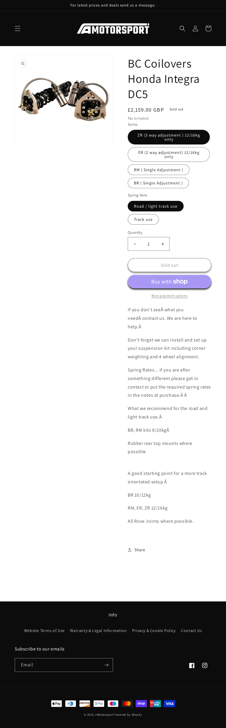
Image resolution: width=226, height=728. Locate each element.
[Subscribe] (106, 665)
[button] (17, 28)
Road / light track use (155, 206)
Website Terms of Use (44, 630)
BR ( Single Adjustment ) (158, 183)
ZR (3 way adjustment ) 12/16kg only (168, 137)
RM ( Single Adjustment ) (158, 169)
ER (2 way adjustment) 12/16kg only (169, 154)
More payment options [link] (170, 295)
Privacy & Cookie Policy (154, 630)
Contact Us (191, 630)
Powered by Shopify (128, 715)
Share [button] (139, 549)
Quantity (135, 232)
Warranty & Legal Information (98, 630)
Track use (143, 219)
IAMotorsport (104, 715)
